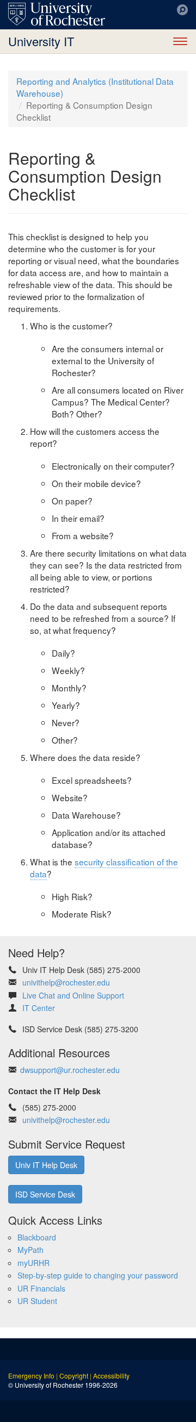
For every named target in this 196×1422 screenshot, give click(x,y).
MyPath (30, 1249)
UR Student (37, 1300)
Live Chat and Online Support (73, 995)
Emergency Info (31, 1375)
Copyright (73, 1375)
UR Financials (41, 1288)
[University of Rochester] (56, 14)
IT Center (38, 1007)
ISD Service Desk (45, 1194)
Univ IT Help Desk (46, 1164)
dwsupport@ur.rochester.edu (70, 1069)
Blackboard (36, 1237)
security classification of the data (104, 868)
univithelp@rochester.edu (66, 982)
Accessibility (111, 1375)
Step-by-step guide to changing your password (97, 1275)
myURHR (33, 1262)
